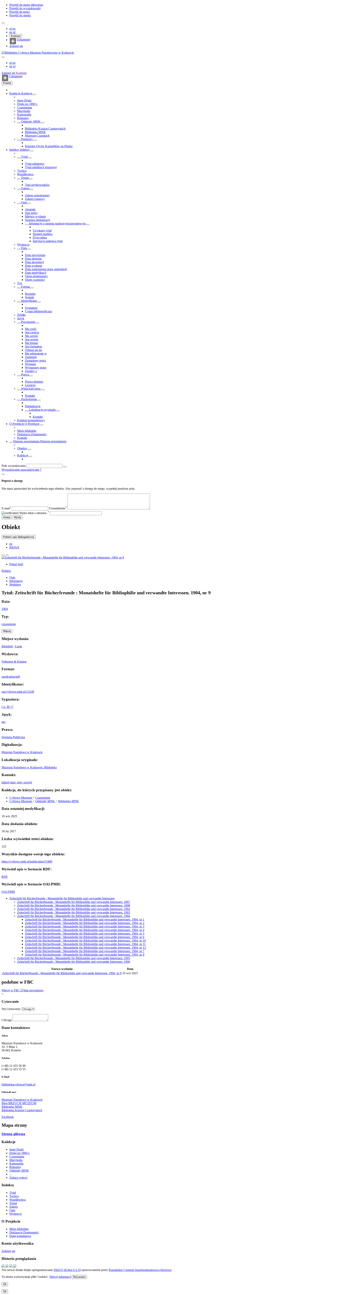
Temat (24, 177)
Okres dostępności (36, 276)
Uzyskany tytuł (42, 230)
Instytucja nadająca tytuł (47, 241)
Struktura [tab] (15, 584)
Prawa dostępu (34, 381)
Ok (4, 1284)
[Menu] (3, 23)
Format (25, 286)
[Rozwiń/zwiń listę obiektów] (34, 94)
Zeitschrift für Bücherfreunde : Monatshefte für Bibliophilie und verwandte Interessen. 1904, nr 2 (84, 923)
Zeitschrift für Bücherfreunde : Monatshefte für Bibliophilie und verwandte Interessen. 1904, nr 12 (85, 947)
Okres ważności (35, 279)
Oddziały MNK (30, 121)
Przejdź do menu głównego (26, 4)
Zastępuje (31, 357)
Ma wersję (31, 336)
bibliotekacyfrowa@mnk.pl (18, 1084)
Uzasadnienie (58, 508)
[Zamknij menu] (3, 57)
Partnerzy (27, 139)
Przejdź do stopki (20, 15)
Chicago (7, 1020)
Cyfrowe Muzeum (21, 797)
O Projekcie (17, 423)
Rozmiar (30, 293)
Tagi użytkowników (37, 184)
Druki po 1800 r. (27, 104)
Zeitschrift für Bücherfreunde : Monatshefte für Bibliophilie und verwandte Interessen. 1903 (73, 912)
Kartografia (24, 114)
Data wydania (33, 265)
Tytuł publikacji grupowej (41, 167)
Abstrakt (30, 209)
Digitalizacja (32, 406)
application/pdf (11, 676)
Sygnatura (31, 307)
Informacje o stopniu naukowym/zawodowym (57, 223)
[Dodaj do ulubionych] (3, 555)
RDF (5, 876)
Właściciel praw (31, 388)
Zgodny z (31, 371)
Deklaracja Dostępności (31, 434)
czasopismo (9, 624)
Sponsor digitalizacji (37, 220)
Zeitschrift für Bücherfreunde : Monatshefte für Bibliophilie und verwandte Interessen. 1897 (73, 902)
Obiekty (22, 448)
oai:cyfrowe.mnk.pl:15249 (18, 691)
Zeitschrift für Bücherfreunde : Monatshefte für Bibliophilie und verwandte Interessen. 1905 (73, 958)
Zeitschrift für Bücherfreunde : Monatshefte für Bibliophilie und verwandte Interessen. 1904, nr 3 (84, 926)
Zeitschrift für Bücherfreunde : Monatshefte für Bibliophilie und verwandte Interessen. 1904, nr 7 (84, 951)
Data (24, 248)
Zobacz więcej (18, 1177)
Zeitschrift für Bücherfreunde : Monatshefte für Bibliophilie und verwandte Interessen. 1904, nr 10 (85, 940)
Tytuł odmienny (34, 163)
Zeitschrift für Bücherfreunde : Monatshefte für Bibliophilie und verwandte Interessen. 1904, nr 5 (84, 933)
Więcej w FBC (11, 990)
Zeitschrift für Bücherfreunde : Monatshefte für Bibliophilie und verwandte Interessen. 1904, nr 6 (84, 937)
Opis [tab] (12, 577)
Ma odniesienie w (36, 353)
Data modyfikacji (35, 272)
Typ (19, 283)
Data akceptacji (34, 262)
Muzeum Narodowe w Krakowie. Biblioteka (29, 767)
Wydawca (23, 244)
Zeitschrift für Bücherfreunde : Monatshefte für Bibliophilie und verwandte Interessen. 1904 (73, 916)
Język (20, 318)
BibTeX (14, 547)
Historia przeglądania (26, 441)
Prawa (25, 374)
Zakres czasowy (35, 199)
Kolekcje (15, 93)
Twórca (22, 170)
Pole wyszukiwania (14, 465)
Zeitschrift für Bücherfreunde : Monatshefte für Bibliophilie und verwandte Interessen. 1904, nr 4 (84, 930)
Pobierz (6, 570)
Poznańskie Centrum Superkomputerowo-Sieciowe (140, 1270)
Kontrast (15, 36)
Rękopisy (23, 118)
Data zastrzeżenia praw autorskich (46, 269)
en (13, 28)
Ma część (30, 329)
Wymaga (30, 364)
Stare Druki (24, 100)
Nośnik (29, 297)
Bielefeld (7, 646)
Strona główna (13, 1134)
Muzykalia (23, 111)
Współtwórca (25, 174)
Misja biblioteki (26, 430)
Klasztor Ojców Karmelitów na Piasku (49, 146)
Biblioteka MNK (35, 132)
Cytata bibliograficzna (38, 311)
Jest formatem (33, 346)
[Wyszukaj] (64, 466)
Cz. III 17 (7, 707)
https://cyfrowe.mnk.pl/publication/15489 (27, 861)
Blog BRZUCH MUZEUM (19, 1103)
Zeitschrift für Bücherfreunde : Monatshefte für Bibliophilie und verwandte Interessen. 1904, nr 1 (84, 919)
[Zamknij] (3, 474)
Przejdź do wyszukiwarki (25, 8)
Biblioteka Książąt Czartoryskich (45, 128)
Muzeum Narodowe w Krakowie (22, 752)
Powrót (7, 83)
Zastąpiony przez (35, 360)
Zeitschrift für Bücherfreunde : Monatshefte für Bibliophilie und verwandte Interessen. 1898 (73, 905)
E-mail (6, 508)
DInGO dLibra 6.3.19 (67, 1270)
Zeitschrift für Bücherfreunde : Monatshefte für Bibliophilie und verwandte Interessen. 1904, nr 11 (85, 944)
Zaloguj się (16, 46)
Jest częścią (32, 332)
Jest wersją (31, 339)
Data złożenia (33, 258)
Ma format (31, 343)
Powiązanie (28, 322)
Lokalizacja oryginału (42, 409)
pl (10, 28)
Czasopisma (24, 107)
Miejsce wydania (35, 216)
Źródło (21, 314)
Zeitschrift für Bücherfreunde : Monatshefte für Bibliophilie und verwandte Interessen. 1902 (73, 909)
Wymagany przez (35, 367)
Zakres (25, 188)
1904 (5, 609)
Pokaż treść (16, 564)
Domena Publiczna (13, 737)
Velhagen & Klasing (14, 661)
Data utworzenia (35, 255)
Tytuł (24, 156)
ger (3, 722)
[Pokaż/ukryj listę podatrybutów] (18, 157)
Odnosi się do (33, 350)
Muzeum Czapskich (37, 135)
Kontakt (30, 395)
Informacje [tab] (16, 581)
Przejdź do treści (19, 11)
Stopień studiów (43, 234)
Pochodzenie (29, 399)
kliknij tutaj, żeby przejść (17, 782)
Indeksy (14, 149)
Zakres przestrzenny (37, 195)
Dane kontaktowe (20, 1236)
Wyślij (17, 517)
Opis (24, 202)
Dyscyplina (40, 237)
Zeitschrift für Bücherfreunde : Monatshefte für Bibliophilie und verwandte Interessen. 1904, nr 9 (84, 954)
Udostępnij (23, 39)
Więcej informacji (60, 1276)
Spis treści (31, 213)
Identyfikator (29, 300)
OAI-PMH (8, 891)
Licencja (30, 385)
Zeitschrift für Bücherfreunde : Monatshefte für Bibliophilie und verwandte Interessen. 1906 (73, 961)
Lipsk (18, 646)
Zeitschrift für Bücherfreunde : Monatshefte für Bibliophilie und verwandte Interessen (61, 898)
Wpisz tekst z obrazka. (34, 513)
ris (10, 543)
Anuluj (6, 517)
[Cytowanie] (7, 555)
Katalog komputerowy (31, 420)
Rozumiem (79, 1276)
